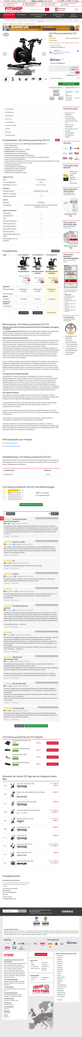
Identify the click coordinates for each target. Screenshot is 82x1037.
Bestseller (8, 132)
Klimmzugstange (61, 992)
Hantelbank (60, 969)
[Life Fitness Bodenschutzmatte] (8, 750)
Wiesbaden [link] (6, 977)
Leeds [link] (10, 981)
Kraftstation (60, 963)
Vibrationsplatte (61, 996)
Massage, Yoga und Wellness (58, 15)
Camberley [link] (21, 981)
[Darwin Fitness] (22, 855)
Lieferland (59, 1)
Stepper (59, 983)
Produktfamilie (9, 112)
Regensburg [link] (22, 974)
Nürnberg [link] (16, 974)
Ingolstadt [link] (11, 970)
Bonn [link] (5, 965)
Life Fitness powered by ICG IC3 (38, 272)
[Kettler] (22, 864)
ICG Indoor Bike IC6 (23, 271)
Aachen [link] (6, 963)
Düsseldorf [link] (16, 967)
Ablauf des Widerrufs (44, 969)
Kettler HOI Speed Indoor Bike (25, 861)
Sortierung (10, 513)
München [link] (6, 974)
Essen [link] (5, 968)
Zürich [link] (16, 1000)
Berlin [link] (14, 963)
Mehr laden (19, 726)
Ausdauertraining (9, 14)
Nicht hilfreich (15, 536)
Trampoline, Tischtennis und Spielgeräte (38, 15)
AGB (32, 962)
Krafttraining (21, 14)
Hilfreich (7, 536)
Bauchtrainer (60, 988)
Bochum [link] (23, 963)
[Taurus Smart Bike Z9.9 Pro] (13, 846)
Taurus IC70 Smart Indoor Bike (25, 783)
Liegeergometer (61, 977)
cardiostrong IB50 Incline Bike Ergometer (28, 810)
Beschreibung (9, 115)
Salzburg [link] (22, 989)
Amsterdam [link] (7, 994)
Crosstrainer (60, 955)
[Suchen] (47, 9)
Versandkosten (34, 966)
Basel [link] (5, 1000)
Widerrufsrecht (45, 966)
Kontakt (24, 1)
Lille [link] (5, 1008)
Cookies (33, 964)
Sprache (66, 1)
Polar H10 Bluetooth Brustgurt (20, 762)
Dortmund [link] (6, 967)
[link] (65, 148)
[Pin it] (57, 140)
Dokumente (8, 119)
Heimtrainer (60, 979)
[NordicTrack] (22, 821)
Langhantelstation (61, 985)
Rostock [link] (6, 975)
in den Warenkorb (69, 84)
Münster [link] (11, 974)
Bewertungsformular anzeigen (31, 504)
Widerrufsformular (35, 968)
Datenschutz (45, 962)
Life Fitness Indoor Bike (30, 23)
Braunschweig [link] (14, 965)
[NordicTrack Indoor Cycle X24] (13, 820)
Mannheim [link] (21, 972)
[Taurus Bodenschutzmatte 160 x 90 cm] (8, 743)
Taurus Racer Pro (22, 835)
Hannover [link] (6, 970)
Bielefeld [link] (19, 963)
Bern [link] (8, 1000)
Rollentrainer (60, 981)
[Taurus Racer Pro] (13, 837)
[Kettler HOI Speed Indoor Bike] (13, 862)
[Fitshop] (14, 9)
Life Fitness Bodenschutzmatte (21, 748)
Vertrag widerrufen (41, 954)
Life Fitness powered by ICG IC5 (52, 272)
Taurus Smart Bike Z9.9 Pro (24, 844)
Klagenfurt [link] (14, 989)
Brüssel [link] (11, 1004)
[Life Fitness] (6, 34)
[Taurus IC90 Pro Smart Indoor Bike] (13, 803)
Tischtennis (60, 967)
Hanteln (59, 973)
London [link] (16, 983)
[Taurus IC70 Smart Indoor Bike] (13, 785)
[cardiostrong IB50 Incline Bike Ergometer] (13, 812)
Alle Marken (60, 1000)
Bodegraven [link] (13, 994)
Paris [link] (7, 1008)
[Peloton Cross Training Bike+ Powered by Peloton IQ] (13, 794)
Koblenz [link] (6, 972)
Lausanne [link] (12, 1000)
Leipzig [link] (13, 972)
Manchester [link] (21, 983)
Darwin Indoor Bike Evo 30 (24, 852)
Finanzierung (70, 75)
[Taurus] (22, 786)
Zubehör (7, 128)
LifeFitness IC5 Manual (11, 443)
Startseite (5, 23)
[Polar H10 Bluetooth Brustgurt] (8, 764)
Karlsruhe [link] (17, 970)
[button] (6, 79)
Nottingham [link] (7, 985)
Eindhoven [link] (6, 996)
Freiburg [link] (14, 968)
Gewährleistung (9, 122)
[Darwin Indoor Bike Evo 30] (13, 854)
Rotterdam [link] (18, 996)
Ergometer (59, 957)
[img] (62, 59)
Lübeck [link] (17, 972)
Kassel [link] (21, 970)
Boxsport (59, 975)
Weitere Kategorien (73, 15)
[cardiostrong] (22, 813)
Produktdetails (9, 109)
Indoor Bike (20, 23)
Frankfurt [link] (9, 968)
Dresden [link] (11, 967)
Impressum (13, 1)
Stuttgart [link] (23, 975)
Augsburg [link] (10, 963)
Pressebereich (45, 977)
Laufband (59, 959)
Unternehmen (7, 1)
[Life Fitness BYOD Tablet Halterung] (8, 757)
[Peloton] (22, 797)
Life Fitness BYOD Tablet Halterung (62, 52)
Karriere (19, 1)
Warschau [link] (6, 1017)
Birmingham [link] (15, 981)
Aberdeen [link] (6, 981)
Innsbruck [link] (9, 989)
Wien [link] (5, 990)
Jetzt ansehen (24, 312)
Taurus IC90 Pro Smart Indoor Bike (26, 802)
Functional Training (61, 987)
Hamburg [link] (19, 968)
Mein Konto (73, 1)
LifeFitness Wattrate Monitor (12, 446)
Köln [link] (9, 972)
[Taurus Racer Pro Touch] (13, 829)
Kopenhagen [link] (7, 1012)
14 (23, 490)
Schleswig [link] (17, 975)
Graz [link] (5, 989)
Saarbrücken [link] (11, 975)
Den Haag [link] (19, 994)
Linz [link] (19, 989)
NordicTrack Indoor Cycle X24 (25, 818)
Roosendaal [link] (12, 996)
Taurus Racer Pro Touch (23, 827)
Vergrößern (56, 251)
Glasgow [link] (11, 983)
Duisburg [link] (22, 967)
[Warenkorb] (77, 9)
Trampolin (59, 965)
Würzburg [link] (12, 977)
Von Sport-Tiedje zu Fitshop (11, 929)
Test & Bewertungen (11, 125)
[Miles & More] (72, 942)
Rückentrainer (60, 990)
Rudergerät (60, 961)
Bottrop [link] (9, 965)
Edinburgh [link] (6, 983)
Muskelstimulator (61, 994)
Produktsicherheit (10, 135)
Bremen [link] (21, 965)
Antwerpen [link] (6, 1004)
